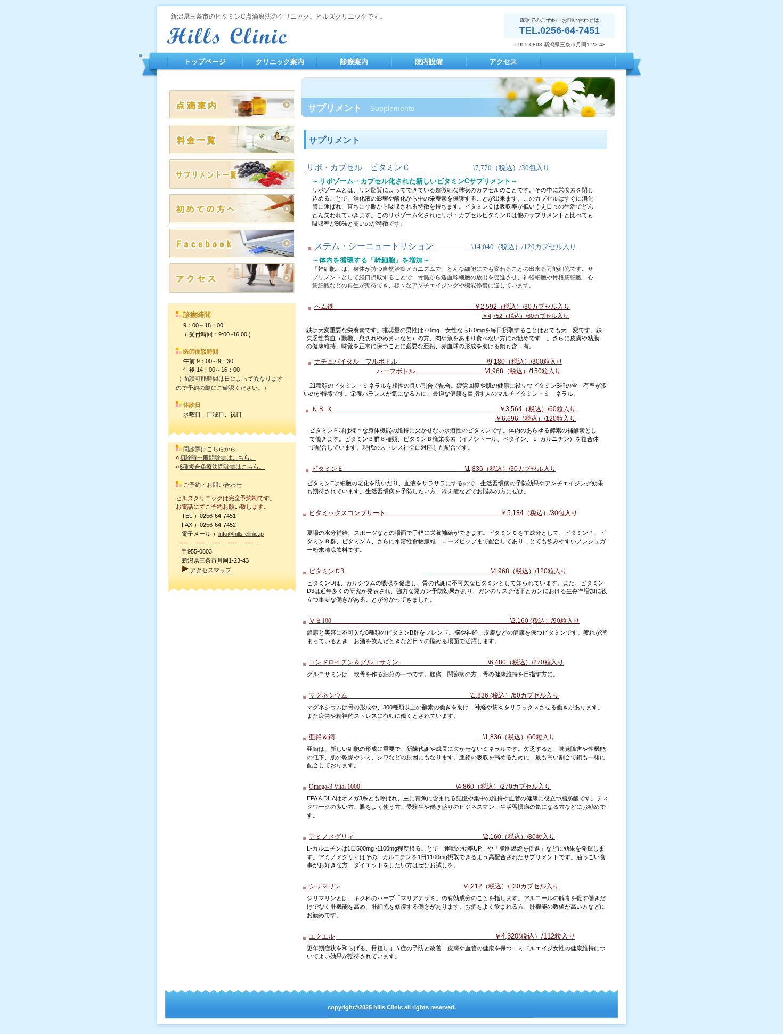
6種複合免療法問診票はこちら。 (222, 466)
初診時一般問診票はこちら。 (218, 457)
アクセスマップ (210, 570)
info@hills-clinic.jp (241, 534)
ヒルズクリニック (271, 35)
